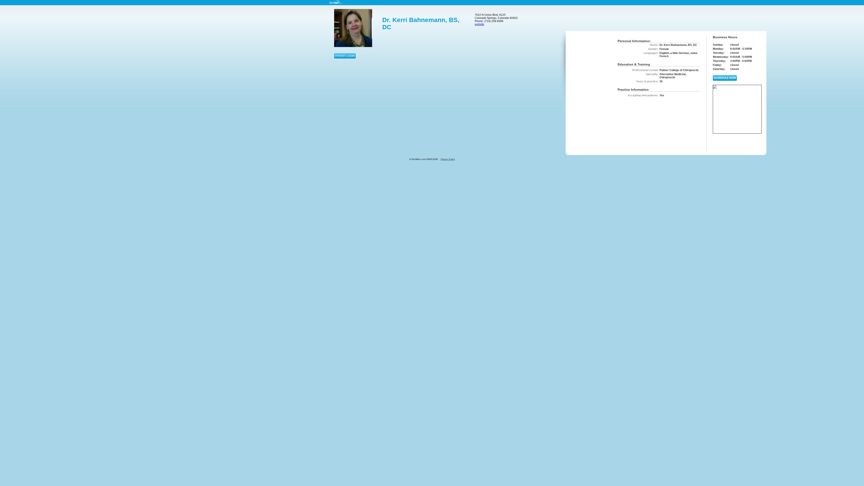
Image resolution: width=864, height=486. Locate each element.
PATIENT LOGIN (345, 55)
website (479, 24)
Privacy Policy (448, 159)
